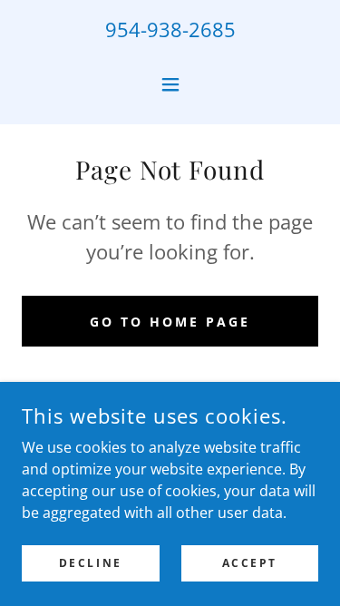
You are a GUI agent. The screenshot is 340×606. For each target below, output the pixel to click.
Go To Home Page (170, 321)
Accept (249, 563)
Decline (90, 563)
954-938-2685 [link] (170, 29)
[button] (170, 84)
